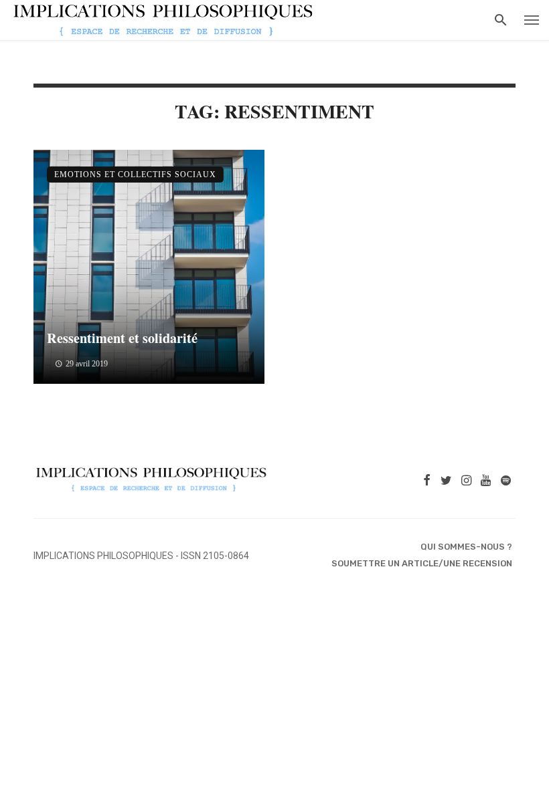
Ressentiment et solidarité (122, 338)
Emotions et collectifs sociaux (135, 174)
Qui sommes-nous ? (466, 547)
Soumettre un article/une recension (421, 563)
